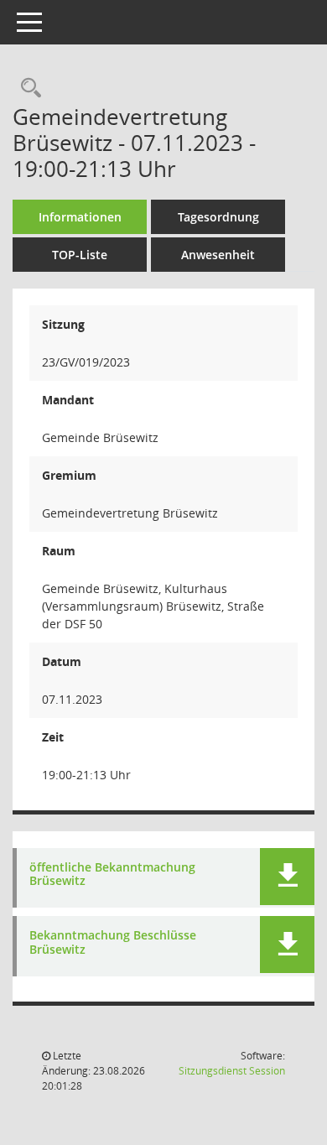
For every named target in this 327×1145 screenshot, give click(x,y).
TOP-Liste (79, 255)
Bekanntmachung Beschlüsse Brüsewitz (112, 943)
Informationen (80, 217)
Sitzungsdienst (232, 1071)
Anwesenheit (218, 255)
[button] (287, 876)
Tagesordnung (218, 217)
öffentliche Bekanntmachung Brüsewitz (112, 875)
